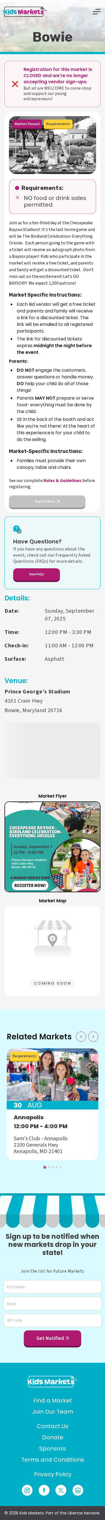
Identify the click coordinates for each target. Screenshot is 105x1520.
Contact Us (52, 1426)
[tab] (44, 1167)
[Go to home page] (52, 1381)
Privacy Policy (52, 1474)
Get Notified (50, 1338)
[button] (52, 847)
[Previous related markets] (81, 1037)
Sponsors (52, 1448)
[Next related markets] (93, 1037)
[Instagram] (27, 1490)
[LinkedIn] (78, 1490)
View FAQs (36, 574)
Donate (52, 1437)
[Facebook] (44, 1490)
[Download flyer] (90, 812)
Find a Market (52, 1400)
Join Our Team (52, 1412)
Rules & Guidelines (62, 481)
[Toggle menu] (97, 12)
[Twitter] (60, 1490)
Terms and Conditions (52, 1460)
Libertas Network (84, 1513)
